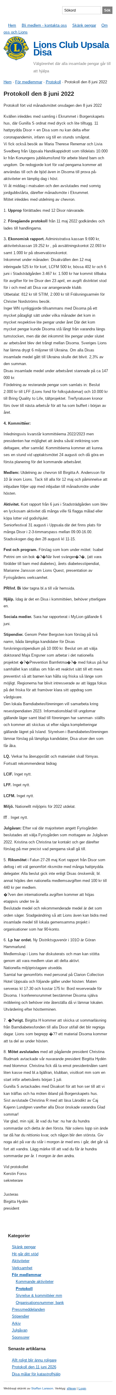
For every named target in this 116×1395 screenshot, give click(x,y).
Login (82, 1388)
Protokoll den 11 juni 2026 (34, 1367)
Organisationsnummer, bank (40, 1302)
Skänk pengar (84, 25)
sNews (71, 1388)
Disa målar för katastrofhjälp (36, 1374)
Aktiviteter (20, 1261)
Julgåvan (19, 1330)
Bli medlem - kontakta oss (44, 25)
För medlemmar (28, 82)
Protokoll (53, 82)
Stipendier (20, 1316)
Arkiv (16, 1323)
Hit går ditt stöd (25, 1254)
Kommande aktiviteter (35, 1281)
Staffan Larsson (42, 1388)
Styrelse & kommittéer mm (39, 1295)
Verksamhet (22, 1268)
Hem (12, 25)
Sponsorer (20, 1337)
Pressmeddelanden (28, 1309)
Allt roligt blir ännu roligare (34, 1360)
